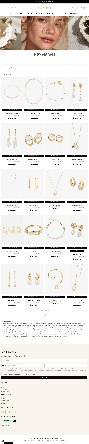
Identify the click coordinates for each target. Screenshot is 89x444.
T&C (34, 438)
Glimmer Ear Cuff (12, 205)
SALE (65, 14)
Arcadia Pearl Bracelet (12, 113)
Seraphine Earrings (12, 159)
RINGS (58, 14)
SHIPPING (3, 403)
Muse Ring (34, 251)
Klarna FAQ (40, 438)
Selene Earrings (77, 254)
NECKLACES (49, 14)
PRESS (2, 387)
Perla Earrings (55, 159)
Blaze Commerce (61, 440)
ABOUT (3, 386)
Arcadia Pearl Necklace (33, 113)
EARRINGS (30, 14)
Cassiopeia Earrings (33, 159)
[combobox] (4, 365)
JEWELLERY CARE (5, 400)
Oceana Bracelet (55, 251)
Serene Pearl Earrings (34, 300)
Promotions (48, 438)
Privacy (30, 438)
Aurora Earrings (77, 113)
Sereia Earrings (12, 300)
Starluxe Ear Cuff (55, 300)
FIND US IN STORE (5, 391)
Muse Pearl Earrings (12, 251)
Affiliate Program (56, 438)
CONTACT (3, 398)
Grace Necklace (55, 205)
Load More (43, 310)
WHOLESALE (4, 389)
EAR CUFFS (39, 14)
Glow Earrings (33, 205)
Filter (9, 68)
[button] (3, 441)
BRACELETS (20, 14)
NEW (11, 14)
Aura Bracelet (55, 113)
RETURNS (3, 402)
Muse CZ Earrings (77, 205)
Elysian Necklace (77, 159)
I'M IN (44, 377)
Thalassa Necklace (77, 300)
